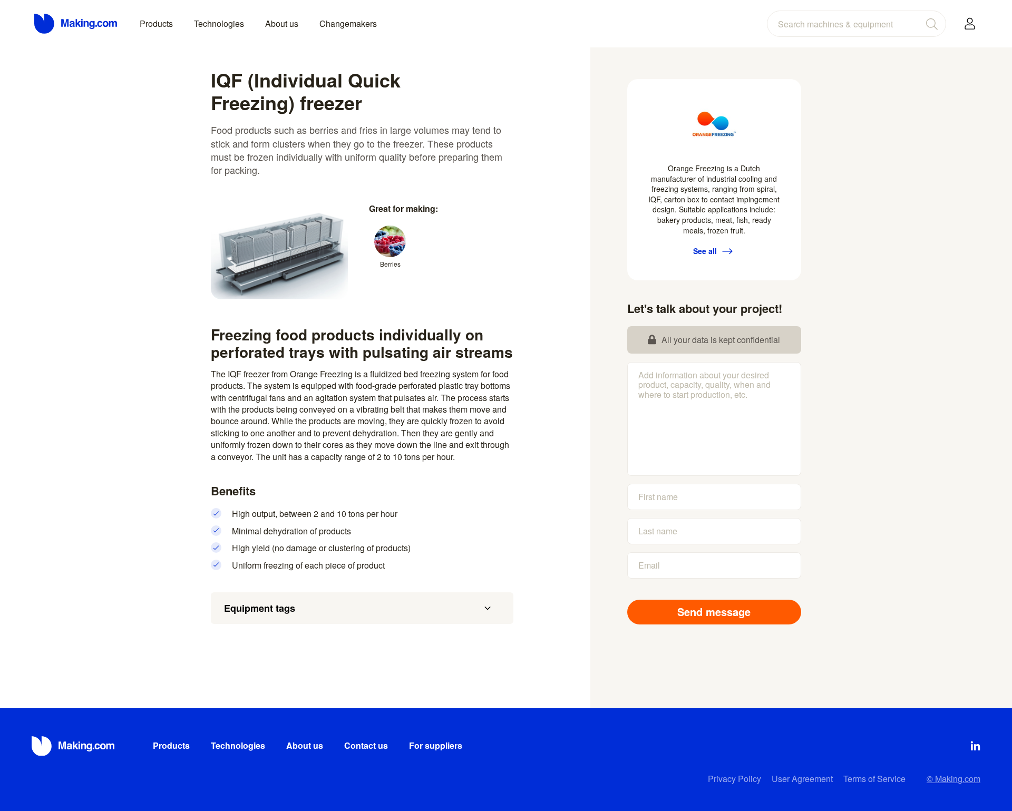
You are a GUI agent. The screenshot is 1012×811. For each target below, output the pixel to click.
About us (281, 23)
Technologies (219, 23)
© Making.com (953, 779)
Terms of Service (874, 779)
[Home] (76, 24)
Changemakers (348, 23)
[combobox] (856, 24)
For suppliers (435, 745)
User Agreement (802, 779)
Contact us (366, 745)
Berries (390, 263)
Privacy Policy (734, 779)
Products (156, 23)
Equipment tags (259, 608)
